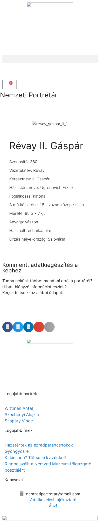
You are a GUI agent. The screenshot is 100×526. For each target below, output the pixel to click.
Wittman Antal (19, 408)
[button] (50, 59)
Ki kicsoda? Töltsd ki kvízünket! (35, 457)
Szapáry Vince (19, 420)
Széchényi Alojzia (22, 414)
